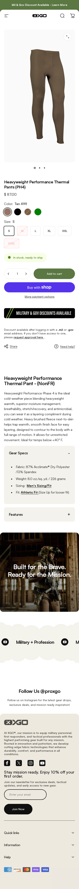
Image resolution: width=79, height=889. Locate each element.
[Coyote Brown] (27, 211)
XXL (64, 231)
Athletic (27, 492)
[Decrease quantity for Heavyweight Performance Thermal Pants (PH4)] (8, 274)
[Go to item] (34, 168)
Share (13, 346)
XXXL (11, 243)
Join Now (18, 809)
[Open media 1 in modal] (68, 37)
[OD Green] (37, 211)
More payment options (39, 296)
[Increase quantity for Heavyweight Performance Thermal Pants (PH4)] (26, 274)
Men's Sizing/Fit (39, 486)
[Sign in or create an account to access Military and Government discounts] (39, 313)
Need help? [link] (67, 346)
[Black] (17, 211)
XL (49, 231)
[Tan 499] (7, 211)
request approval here (29, 337)
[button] (39, 453)
